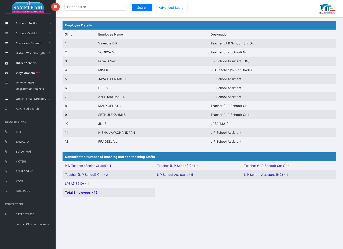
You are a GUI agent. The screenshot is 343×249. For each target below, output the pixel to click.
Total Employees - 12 (81, 192)
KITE (19, 132)
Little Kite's (23, 191)
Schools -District (26, 33)
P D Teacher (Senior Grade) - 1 (88, 166)
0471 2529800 (25, 214)
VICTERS (21, 161)
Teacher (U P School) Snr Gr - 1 (267, 166)
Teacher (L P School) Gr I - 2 (86, 175)
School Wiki (23, 151)
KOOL (19, 181)
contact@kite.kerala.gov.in (33, 224)
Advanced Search (27, 109)
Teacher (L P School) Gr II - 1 (178, 166)
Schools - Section (27, 23)
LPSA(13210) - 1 (77, 184)
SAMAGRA (22, 141)
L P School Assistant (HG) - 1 (266, 175)
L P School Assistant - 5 (175, 175)
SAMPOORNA (25, 171)
